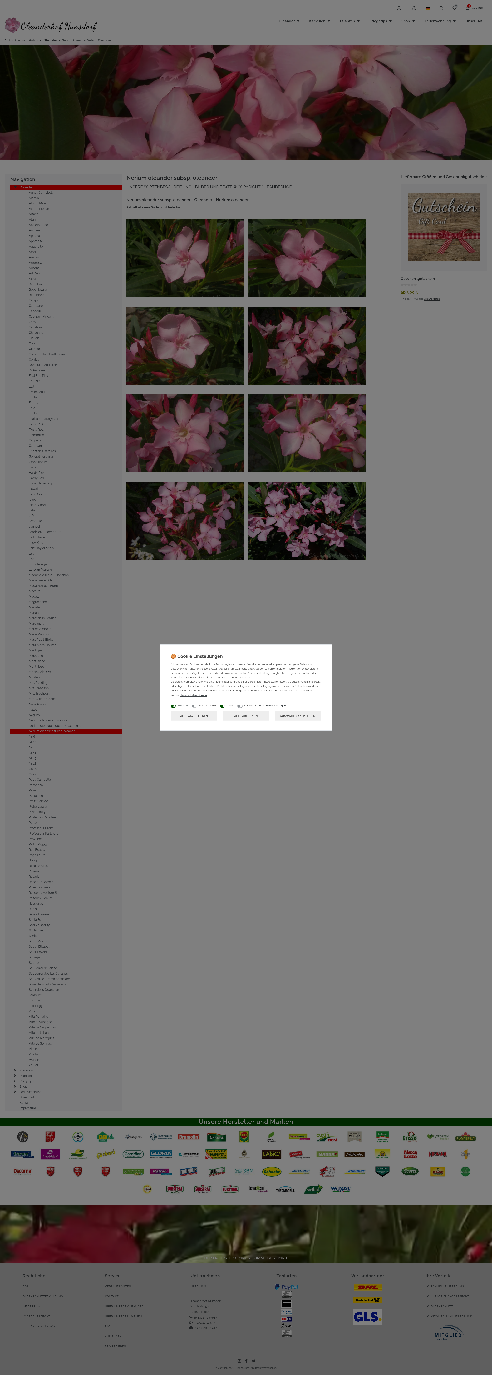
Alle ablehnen (246, 715)
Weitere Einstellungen (272, 705)
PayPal (231, 705)
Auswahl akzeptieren (298, 715)
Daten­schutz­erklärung (193, 694)
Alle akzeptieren (194, 715)
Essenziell (183, 705)
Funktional (250, 705)
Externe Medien (208, 705)
